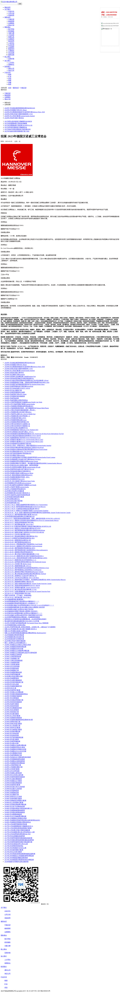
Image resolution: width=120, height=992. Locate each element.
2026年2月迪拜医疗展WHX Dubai (15, 394)
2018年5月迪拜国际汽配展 (13, 798)
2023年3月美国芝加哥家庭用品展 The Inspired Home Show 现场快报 (26, 623)
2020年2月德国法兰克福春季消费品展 (16, 650)
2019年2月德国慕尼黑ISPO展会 (14, 747)
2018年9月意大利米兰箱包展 (13, 775)
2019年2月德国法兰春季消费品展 (15, 745)
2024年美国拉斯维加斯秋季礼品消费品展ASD (19, 516)
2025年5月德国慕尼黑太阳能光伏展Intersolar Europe (21, 461)
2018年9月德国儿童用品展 (13, 773)
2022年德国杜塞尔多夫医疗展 (14, 637)
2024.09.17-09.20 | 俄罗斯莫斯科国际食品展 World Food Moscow (25, 506)
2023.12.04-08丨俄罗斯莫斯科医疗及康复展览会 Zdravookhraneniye (26, 550)
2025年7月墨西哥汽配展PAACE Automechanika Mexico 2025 (23, 439)
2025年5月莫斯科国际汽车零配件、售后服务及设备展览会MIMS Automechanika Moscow (33, 463)
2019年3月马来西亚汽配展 (13, 729)
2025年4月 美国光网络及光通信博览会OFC (18, 475)
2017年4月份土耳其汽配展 (13, 852)
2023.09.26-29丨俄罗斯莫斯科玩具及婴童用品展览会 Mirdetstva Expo (26, 568)
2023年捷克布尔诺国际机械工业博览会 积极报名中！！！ (23, 613)
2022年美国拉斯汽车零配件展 (14, 639)
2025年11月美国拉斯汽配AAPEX (15, 418)
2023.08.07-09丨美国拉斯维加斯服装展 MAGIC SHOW (22, 585)
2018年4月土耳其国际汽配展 (13, 802)
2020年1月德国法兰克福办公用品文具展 (17, 644)
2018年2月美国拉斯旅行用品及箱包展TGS (18, 808)
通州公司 (11, 68)
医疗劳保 (11, 29)
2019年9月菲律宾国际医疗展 (13, 682)
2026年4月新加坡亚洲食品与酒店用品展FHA (19, 378)
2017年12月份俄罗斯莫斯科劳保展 (15, 824)
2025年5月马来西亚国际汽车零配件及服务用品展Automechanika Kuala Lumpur (29, 457)
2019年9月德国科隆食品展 (13, 672)
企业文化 (11, 11)
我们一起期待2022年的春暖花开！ (15, 643)
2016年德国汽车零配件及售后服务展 (16, 861)
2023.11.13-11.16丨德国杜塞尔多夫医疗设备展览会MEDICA (24, 556)
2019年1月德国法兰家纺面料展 (14, 761)
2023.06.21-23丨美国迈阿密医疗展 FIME (17, 593)
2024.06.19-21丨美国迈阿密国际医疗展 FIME (19, 522)
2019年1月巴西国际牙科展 (13, 753)
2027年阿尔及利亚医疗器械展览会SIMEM (18, 121)
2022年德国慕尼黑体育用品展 (14, 635)
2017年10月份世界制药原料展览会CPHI (17, 834)
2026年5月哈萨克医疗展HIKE (14, 118)
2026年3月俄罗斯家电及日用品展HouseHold (18, 386)
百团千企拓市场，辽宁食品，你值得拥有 (18, 595)
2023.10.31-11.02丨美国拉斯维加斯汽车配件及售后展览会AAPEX (25, 558)
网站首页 (7, 7)
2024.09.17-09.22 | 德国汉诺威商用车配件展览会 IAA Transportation (26, 504)
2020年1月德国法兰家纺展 (13, 654)
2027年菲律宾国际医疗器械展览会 (15, 127)
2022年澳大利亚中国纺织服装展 (15, 641)
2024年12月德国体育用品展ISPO (15, 489)
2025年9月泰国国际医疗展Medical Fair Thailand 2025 (21, 430)
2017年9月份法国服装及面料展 (14, 836)
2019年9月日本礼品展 (11, 684)
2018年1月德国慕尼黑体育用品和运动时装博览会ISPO (22, 820)
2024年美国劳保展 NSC (12, 503)
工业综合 (11, 43)
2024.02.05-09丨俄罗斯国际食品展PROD (17, 542)
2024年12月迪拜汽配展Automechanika (16, 487)
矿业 (9, 76)
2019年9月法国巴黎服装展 (13, 680)
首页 (9, 88)
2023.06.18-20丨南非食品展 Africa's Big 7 (17, 597)
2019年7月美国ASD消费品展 (13, 692)
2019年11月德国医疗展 (12, 658)
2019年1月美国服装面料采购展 (14, 759)
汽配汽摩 (11, 33)
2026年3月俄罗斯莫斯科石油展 (14, 392)
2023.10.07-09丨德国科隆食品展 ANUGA (17, 566)
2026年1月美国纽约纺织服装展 (14, 396)
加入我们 (7, 60)
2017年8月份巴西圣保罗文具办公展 (16, 844)
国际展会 (7, 27)
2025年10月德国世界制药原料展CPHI (16, 422)
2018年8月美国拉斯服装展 (13, 783)
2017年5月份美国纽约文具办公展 (15, 848)
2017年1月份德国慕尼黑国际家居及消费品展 (19, 859)
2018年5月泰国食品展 (11, 792)
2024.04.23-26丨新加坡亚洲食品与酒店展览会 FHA (21, 536)
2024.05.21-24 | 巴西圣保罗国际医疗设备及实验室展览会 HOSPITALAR (27, 526)
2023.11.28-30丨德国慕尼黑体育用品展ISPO (18, 552)
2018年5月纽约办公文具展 (13, 796)
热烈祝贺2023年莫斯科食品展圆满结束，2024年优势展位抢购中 (25, 619)
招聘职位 (11, 64)
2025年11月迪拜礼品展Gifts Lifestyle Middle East (19, 414)
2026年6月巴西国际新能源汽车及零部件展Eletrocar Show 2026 (24, 112)
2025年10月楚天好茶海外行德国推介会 (17, 426)
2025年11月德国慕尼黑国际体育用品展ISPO (18, 406)
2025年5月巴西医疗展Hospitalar (14, 455)
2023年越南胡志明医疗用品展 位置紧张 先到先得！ (21, 611)
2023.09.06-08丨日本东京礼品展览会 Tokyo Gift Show (21, 577)
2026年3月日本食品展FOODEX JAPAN (17, 388)
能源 (9, 74)
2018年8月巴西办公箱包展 (13, 788)
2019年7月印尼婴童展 (11, 698)
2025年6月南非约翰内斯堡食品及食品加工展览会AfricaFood (24, 447)
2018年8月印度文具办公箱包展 (14, 786)
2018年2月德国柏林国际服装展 (14, 810)
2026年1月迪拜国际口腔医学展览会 (16, 400)
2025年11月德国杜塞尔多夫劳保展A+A (17, 416)
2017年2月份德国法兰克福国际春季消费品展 (19, 855)
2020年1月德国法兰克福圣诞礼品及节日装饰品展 (20, 652)
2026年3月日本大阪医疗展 (13, 390)
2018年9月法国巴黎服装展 (13, 779)
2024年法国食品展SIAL (12, 499)
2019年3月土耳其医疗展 (12, 725)
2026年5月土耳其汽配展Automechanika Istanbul (19, 116)
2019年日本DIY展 (10, 688)
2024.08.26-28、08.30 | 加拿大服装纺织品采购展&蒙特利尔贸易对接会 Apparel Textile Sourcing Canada (37, 512)
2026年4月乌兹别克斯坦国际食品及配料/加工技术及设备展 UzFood (26, 380)
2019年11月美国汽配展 (12, 664)
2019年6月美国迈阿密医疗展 (13, 700)
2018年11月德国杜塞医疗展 (13, 767)
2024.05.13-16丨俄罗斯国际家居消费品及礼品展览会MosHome (24, 530)
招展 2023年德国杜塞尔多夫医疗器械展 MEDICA (20, 629)
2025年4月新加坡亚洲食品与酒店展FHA (17, 471)
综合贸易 (11, 53)
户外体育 (11, 35)
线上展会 (7, 56)
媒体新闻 (11, 21)
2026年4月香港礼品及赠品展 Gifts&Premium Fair (20, 376)
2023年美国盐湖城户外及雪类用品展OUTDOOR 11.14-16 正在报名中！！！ (29, 605)
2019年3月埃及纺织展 (11, 735)
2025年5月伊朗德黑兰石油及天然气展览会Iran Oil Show (22, 459)
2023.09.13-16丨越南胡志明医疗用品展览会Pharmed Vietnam (23, 572)
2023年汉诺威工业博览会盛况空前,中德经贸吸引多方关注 (23, 615)
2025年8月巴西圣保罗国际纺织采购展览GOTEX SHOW (22, 435)
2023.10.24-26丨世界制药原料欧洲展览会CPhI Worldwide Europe (25, 562)
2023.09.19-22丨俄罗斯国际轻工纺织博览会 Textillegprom (22, 570)
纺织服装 (11, 31)
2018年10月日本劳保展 (12, 771)
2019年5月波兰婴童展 (11, 710)
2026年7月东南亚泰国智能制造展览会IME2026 (19, 108)
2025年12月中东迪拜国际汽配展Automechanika (19, 404)
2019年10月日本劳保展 (12, 666)
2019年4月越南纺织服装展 (13, 717)
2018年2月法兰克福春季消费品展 (15, 816)
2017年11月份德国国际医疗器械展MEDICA (18, 826)
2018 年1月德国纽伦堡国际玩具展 (15, 818)
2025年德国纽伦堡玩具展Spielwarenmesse (17, 483)
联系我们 (7, 66)
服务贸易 (11, 54)
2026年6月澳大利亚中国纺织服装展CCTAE (18, 114)
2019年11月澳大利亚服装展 (13, 660)
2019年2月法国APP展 (11, 743)
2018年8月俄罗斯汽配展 (12, 785)
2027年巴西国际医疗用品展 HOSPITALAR (18, 125)
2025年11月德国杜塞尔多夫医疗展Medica (17, 412)
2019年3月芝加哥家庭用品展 (13, 737)
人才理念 (11, 62)
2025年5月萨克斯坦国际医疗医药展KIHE (17, 453)
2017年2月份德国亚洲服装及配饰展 (16, 857)
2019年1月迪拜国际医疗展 (13, 755)
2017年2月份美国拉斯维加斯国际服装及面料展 (19, 854)
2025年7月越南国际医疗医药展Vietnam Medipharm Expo (22, 437)
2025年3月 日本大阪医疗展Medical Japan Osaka (19, 481)
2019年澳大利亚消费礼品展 (13, 676)
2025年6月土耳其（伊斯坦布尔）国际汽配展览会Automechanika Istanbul (27, 445)
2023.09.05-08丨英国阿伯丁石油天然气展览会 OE (20, 575)
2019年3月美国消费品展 (12, 731)
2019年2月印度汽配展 (11, 739)
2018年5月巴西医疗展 (11, 794)
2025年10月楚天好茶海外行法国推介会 (17, 424)
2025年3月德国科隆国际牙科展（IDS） (17, 477)
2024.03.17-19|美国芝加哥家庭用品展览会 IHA (19, 538)
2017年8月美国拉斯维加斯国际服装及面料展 (19, 840)
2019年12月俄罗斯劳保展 (12, 656)
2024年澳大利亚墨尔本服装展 (14, 491)
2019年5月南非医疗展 (11, 712)
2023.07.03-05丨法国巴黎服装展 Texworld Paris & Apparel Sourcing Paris (27, 591)
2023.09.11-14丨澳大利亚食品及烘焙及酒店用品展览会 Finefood (25, 574)
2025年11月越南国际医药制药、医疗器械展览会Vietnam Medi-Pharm (26, 408)
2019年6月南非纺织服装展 (13, 702)
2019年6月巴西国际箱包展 (13, 708)
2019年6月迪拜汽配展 (11, 704)
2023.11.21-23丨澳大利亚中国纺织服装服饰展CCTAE (21, 554)
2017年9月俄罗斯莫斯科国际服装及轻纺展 (18, 838)
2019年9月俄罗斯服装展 (12, 674)
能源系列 (11, 49)
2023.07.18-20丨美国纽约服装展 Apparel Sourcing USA (22, 587)
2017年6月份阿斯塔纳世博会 (13, 846)
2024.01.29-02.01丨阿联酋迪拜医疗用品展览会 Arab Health (23, 544)
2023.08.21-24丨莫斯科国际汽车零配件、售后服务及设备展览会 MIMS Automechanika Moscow (35, 579)
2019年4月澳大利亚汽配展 (13, 723)
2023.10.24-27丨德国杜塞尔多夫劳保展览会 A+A (20, 560)
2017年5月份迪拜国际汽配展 (13, 850)
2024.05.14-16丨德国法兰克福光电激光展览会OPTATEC (22, 528)
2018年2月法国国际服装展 (13, 814)
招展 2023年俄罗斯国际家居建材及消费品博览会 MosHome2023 (25, 633)
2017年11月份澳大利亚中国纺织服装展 (17, 830)
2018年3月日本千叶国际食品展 (14, 806)
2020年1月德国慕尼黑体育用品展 (15, 646)
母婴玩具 (11, 37)
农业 (9, 78)
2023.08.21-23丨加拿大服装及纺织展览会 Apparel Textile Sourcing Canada (27, 583)
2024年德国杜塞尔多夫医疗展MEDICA (17, 493)
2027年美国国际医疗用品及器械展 (15, 123)
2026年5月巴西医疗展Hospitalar (14, 374)
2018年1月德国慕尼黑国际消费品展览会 (17, 822)
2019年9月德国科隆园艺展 (13, 686)
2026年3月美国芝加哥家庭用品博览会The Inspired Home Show (24, 384)
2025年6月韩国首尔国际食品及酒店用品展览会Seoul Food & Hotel (25, 449)
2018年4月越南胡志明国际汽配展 (15, 800)
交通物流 (11, 51)
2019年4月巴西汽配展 (11, 714)
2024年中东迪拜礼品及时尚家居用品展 (17, 495)
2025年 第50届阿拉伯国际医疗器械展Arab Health (20, 485)
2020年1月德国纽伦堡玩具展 (13, 648)
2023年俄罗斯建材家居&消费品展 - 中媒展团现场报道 (22, 617)
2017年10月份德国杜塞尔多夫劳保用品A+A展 (19, 832)
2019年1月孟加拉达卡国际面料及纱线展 (17, 757)
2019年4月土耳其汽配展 (12, 715)
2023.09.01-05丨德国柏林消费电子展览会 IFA (19, 581)
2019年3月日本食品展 (11, 733)
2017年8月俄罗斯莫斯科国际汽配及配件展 (18, 842)
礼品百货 (11, 45)
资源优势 (11, 15)
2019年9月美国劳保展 (11, 668)
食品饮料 (11, 41)
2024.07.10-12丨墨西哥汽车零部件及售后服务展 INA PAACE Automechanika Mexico (31, 520)
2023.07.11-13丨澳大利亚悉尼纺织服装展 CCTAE (20, 589)
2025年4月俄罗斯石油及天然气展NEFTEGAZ (19, 469)
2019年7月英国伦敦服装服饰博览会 (16, 694)
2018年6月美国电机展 (11, 790)
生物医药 (11, 39)
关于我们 (7, 9)
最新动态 (7, 17)
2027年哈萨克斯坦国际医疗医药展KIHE (17, 129)
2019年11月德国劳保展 (12, 662)
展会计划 (11, 25)
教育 (9, 84)
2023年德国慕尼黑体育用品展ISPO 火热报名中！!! (21, 603)
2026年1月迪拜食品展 (11, 398)
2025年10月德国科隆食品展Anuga (15, 420)
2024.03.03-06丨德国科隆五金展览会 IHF (17, 540)
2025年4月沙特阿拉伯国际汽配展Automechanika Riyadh (22, 467)
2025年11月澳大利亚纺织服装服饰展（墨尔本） (20, 410)
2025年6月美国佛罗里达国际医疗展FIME (17, 443)
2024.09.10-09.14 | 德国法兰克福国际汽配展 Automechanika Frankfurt (26, 510)
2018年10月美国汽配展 (12, 769)
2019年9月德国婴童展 (11, 678)
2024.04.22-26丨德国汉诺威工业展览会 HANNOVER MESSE (24, 532)
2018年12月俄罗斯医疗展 (12, 765)
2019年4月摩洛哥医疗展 (12, 721)
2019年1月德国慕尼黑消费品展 (14, 763)
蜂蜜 (9, 80)
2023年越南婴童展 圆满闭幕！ (14, 599)
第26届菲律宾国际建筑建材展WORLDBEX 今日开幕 (21, 621)
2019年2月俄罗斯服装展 (12, 741)
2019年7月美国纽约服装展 (13, 696)
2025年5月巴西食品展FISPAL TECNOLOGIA (19, 451)
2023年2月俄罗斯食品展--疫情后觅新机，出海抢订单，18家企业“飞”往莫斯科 (30, 627)
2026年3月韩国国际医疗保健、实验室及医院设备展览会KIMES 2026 (26, 382)
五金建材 (11, 47)
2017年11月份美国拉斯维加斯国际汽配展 (18, 828)
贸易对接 (11, 58)
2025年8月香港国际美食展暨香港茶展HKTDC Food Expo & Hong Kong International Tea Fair (34, 433)
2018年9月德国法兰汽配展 (13, 781)
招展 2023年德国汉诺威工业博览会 (15, 631)
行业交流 (7, 72)
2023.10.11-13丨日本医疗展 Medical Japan (17, 564)
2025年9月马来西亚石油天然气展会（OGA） (19, 432)
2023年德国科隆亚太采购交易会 (15, 625)
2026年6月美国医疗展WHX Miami (15, 110)
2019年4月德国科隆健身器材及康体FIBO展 (18, 719)
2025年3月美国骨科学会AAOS (14, 479)
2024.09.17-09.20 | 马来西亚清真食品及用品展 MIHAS (21, 508)
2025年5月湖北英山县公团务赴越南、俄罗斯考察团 (21, 465)
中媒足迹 (11, 19)
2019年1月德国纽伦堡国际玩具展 (15, 749)
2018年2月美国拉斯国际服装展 (14, 812)
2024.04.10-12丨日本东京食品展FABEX (17, 534)
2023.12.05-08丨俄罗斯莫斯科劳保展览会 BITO (19, 548)
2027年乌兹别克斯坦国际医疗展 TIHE (16, 131)
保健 (9, 82)
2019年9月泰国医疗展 (11, 670)
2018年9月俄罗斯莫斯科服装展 (14, 777)
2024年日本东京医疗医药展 (13, 501)
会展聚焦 (11, 23)
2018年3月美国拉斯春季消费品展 (15, 804)
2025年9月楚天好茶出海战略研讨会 (16, 428)
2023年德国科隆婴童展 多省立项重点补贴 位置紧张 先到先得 (24, 607)
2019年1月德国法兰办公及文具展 (15, 751)
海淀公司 (11, 70)
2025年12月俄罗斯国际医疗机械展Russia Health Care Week (23, 402)
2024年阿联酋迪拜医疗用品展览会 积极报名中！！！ (21, 601)
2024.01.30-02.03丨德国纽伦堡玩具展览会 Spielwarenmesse (23, 546)
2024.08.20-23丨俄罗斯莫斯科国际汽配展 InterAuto (20, 514)
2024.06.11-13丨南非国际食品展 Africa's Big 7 (19, 524)
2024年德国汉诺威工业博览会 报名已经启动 (18, 609)
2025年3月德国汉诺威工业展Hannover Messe (18, 473)
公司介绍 (11, 13)
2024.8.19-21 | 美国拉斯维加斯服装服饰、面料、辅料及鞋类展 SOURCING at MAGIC (32, 518)
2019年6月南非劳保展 (11, 706)
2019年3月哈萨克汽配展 (12, 727)
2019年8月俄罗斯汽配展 (12, 690)
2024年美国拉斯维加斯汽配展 (14, 497)
